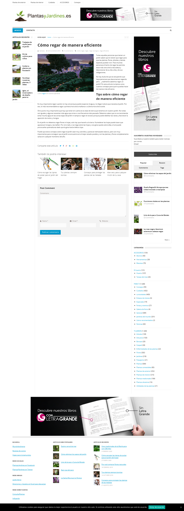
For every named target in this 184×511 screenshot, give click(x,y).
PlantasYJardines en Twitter (23, 469)
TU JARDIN (138, 331)
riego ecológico (94, 51)
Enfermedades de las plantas (147, 349)
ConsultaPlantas (19, 494)
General (139, 313)
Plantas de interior (37, 2)
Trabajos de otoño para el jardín (27, 44)
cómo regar (80, 51)
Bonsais (139, 341)
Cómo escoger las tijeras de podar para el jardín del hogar (114, 456)
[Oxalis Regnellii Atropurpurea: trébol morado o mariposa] (138, 192)
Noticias (139, 324)
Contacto (30, 30)
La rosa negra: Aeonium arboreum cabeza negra (153, 230)
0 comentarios (68, 51)
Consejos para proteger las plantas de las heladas (114, 481)
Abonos (139, 256)
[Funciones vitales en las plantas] (138, 206)
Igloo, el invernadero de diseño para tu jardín (23, 95)
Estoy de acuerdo (157, 507)
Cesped (139, 345)
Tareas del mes (141, 277)
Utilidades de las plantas (145, 386)
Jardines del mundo (143, 317)
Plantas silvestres (142, 382)
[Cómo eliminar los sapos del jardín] (138, 178)
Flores (138, 352)
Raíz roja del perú (67, 470)
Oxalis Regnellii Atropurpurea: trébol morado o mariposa (156, 188)
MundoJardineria (19, 446)
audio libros (17, 480)
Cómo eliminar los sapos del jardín (157, 173)
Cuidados (51, 2)
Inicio (18, 30)
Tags (162, 168)
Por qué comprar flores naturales (114, 464)
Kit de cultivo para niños (27, 56)
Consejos (77, 2)
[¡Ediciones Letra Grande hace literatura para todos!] (125, 20)
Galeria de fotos (142, 309)
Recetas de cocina (19, 451)
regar (86, 51)
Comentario (44, 193)
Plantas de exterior (19, 2)
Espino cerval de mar (68, 446)
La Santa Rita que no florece (71, 478)
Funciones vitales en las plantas (156, 201)
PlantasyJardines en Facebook (24, 465)
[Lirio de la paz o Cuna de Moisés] (136, 222)
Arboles (139, 334)
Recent (162, 163)
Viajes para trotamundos (22, 455)
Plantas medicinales (143, 378)
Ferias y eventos (142, 305)
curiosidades (141, 294)
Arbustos (139, 338)
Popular (143, 163)
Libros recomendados (144, 320)
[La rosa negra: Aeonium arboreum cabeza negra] (138, 233)
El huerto (137, 270)
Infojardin (16, 498)
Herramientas (141, 259)
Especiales (140, 302)
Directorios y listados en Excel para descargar (29, 484)
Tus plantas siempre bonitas (112, 472)
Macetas (139, 263)
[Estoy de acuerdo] (181, 507)
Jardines (139, 356)
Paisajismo (140, 360)
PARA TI (137, 284)
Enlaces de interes (143, 298)
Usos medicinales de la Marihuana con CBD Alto (114, 447)
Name (45, 221)
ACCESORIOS (64, 2)
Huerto (139, 273)
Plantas (139, 364)
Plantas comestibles (143, 367)
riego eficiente (104, 51)
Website (105, 221)
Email (75, 221)
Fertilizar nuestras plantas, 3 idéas (26, 81)
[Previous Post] (125, 37)
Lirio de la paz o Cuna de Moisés (156, 215)
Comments (143, 168)
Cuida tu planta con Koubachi (26, 68)
